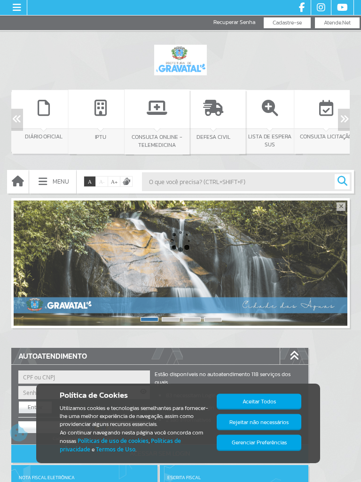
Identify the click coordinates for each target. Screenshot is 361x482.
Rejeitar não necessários (259, 422)
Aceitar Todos (259, 401)
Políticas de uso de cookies (113, 441)
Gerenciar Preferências (259, 442)
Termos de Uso (115, 449)
